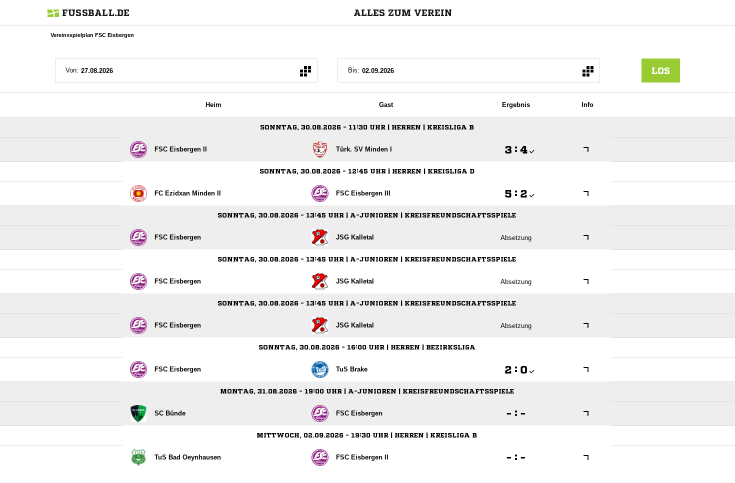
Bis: (354, 70)
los (661, 70)
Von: (72, 70)
